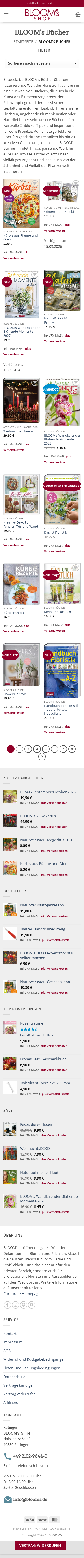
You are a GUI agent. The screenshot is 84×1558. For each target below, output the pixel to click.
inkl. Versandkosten (54, 851)
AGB (7, 1350)
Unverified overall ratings (37, 1035)
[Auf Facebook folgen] (7, 1305)
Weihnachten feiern (18, 431)
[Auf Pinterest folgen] (23, 1305)
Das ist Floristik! (56, 533)
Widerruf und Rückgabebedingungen (34, 1359)
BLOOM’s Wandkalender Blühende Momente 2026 (62, 439)
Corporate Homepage (21, 1293)
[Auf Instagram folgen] (15, 1305)
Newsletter (22, 1528)
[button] (6, 14)
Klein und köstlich (57, 612)
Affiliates (10, 1402)
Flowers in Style (15, 694)
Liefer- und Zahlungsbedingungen (31, 1368)
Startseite (23, 41)
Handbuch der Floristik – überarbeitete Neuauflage (61, 710)
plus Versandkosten (53, 803)
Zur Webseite (60, 1528)
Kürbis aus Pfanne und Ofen (20, 237)
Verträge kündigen (19, 1385)
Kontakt (10, 1333)
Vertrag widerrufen (19, 1393)
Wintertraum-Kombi (59, 212)
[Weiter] (42, 756)
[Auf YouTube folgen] (31, 1305)
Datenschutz (14, 1376)
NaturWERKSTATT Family (57, 320)
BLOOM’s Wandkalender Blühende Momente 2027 (21, 332)
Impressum (13, 1342)
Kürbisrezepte (14, 613)
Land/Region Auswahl (38, 3)
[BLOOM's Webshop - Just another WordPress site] (42, 14)
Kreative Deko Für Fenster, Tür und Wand (20, 524)
